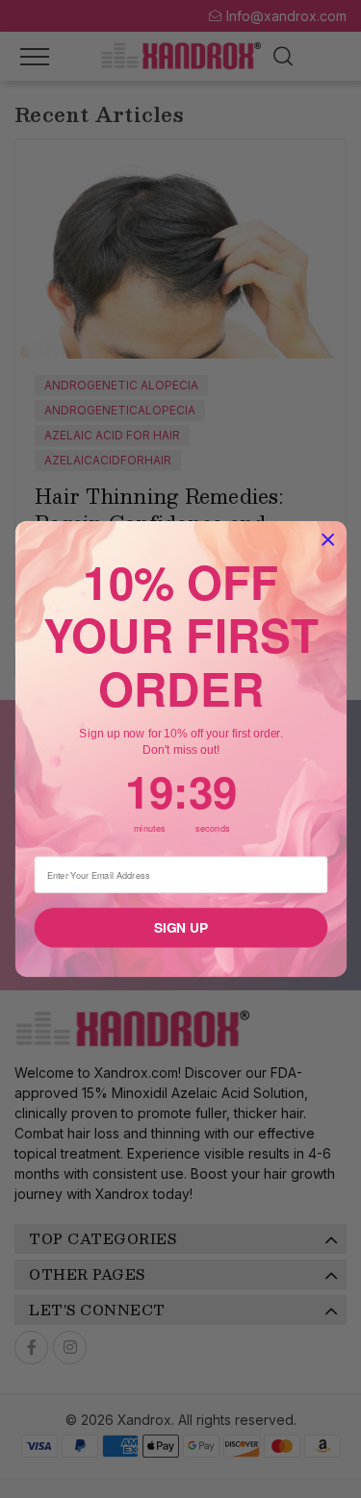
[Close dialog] (328, 540)
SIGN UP (180, 927)
